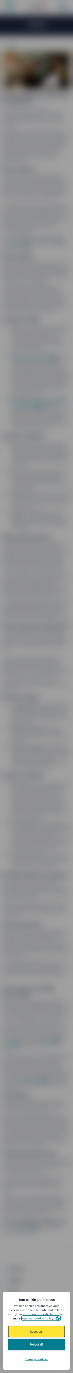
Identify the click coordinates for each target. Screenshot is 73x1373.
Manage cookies (36, 1359)
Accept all (36, 1331)
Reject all (36, 1344)
